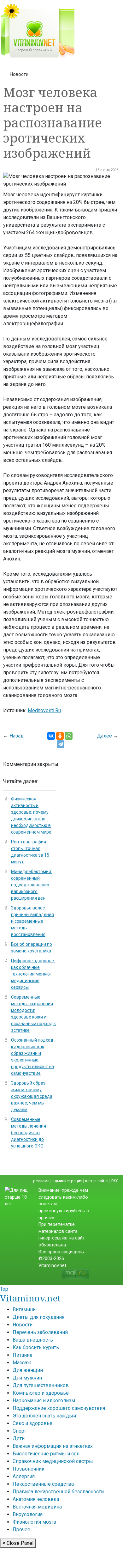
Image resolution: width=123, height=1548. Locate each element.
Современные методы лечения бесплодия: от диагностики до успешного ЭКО (28, 1132)
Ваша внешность (33, 1340)
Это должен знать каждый (44, 1416)
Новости (19, 74)
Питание (22, 1355)
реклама (41, 1180)
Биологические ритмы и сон (46, 1454)
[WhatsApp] (69, 736)
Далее (104, 736)
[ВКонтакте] (51, 736)
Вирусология (28, 1514)
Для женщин (28, 1370)
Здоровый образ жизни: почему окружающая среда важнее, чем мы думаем (31, 1096)
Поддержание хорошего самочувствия (59, 1408)
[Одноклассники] (60, 736)
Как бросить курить (36, 1347)
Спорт (19, 1431)
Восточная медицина (37, 1507)
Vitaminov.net (30, 1298)
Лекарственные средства (43, 1484)
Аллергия (24, 1476)
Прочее (21, 1530)
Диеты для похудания (38, 1317)
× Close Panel (18, 1543)
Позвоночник (28, 1469)
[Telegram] (60, 744)
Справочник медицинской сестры (53, 1461)
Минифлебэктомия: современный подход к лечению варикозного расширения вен (31, 885)
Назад (16, 736)
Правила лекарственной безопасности (58, 1492)
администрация (67, 1180)
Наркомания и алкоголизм (44, 1401)
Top (4, 1289)
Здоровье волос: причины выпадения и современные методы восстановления (32, 921)
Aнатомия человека (36, 1499)
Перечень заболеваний (40, 1332)
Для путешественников (41, 1385)
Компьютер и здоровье (41, 1393)
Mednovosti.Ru (44, 710)
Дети (19, 1438)
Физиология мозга (34, 1522)
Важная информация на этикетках (53, 1446)
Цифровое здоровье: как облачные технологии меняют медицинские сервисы (33, 974)
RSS (114, 1180)
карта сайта (96, 1180)
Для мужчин (27, 1378)
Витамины (25, 1309)
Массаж (22, 1363)
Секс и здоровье (32, 1423)
